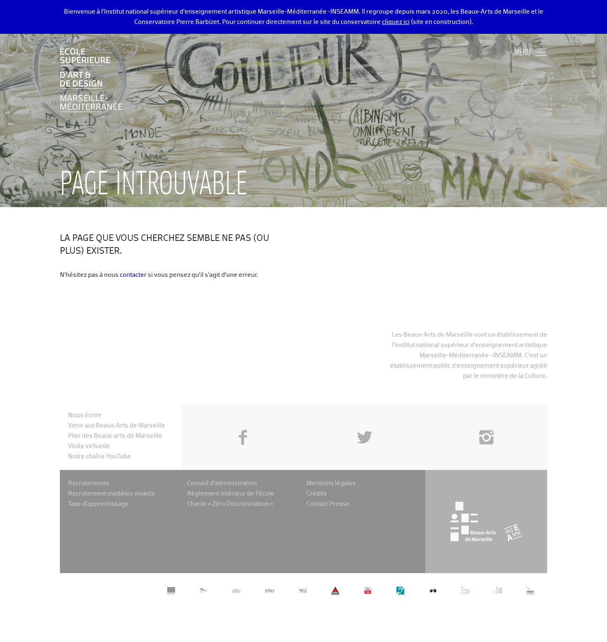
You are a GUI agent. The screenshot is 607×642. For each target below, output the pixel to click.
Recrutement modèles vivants (111, 494)
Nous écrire (85, 415)
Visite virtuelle (89, 446)
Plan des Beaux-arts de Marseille (115, 436)
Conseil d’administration (222, 483)
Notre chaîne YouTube (99, 456)
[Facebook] (243, 419)
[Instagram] (486, 419)
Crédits (316, 494)
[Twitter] (364, 419)
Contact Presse (327, 504)
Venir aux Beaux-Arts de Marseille (116, 425)
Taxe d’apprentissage (98, 504)
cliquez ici (396, 22)
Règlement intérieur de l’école (230, 494)
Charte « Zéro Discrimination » (230, 504)
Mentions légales (331, 483)
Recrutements (88, 483)
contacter (133, 275)
